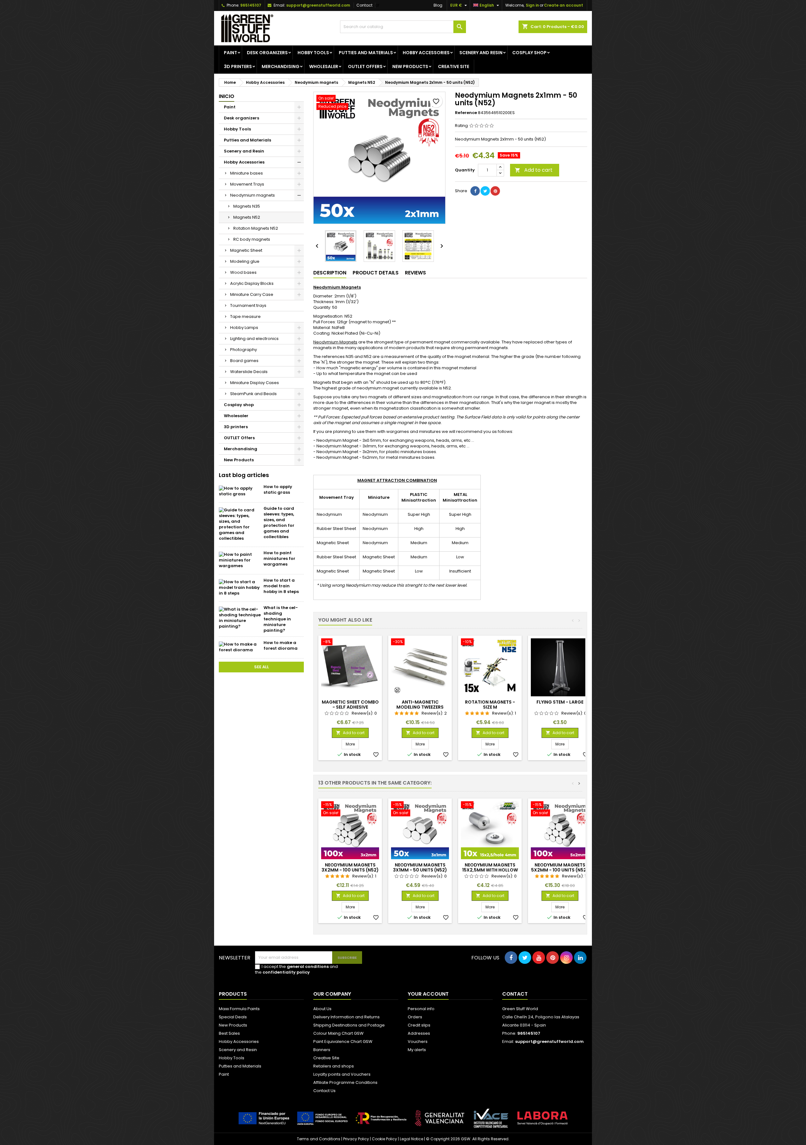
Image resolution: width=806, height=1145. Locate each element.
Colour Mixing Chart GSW (338, 1033)
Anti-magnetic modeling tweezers (420, 704)
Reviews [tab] (415, 272)
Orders (415, 1017)
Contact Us (324, 1091)
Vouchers (418, 1041)
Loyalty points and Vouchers (342, 1074)
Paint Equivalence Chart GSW (342, 1041)
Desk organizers (267, 52)
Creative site (453, 66)
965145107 (250, 5)
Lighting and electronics (254, 339)
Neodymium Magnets (335, 342)
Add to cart (534, 170)
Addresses (419, 1033)
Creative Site (326, 1058)
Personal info (421, 1009)
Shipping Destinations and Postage (349, 1025)
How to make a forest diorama (281, 645)
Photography (243, 350)
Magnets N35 (246, 206)
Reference (466, 113)
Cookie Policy (384, 1139)
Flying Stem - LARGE (559, 702)
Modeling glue (244, 261)
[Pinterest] (495, 191)
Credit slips (419, 1025)
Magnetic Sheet (246, 250)
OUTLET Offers (365, 66)
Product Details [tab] (376, 272)
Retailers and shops (333, 1066)
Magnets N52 (246, 217)
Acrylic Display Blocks (252, 283)
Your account (428, 994)
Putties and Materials (366, 52)
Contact (364, 5)
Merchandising (280, 66)
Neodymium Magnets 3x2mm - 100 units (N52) (350, 867)
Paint (230, 52)
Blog (438, 5)
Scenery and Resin (480, 52)
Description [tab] (329, 272)
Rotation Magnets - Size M (490, 704)
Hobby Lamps (244, 328)
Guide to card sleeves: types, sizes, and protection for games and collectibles (279, 522)
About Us (322, 1009)
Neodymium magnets (252, 195)
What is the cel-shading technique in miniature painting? (281, 619)
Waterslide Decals (249, 372)
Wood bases (243, 272)
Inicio (226, 96)
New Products (410, 66)
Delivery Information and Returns (346, 1017)
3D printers (238, 66)
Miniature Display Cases (254, 383)
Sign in (532, 5)
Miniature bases (246, 173)
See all (261, 667)
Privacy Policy (356, 1139)
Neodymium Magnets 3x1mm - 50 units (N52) (420, 867)
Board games (244, 361)
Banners (321, 1050)
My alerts (417, 1050)
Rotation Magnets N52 (255, 228)
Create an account (563, 5)
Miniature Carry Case (251, 294)
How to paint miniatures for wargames (279, 558)
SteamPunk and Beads (253, 394)
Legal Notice (411, 1139)
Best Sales (229, 1033)
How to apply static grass (278, 489)
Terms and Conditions (318, 1139)
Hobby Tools (313, 52)
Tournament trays (248, 305)
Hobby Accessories (426, 52)
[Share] (475, 191)
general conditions (308, 967)
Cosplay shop (529, 52)
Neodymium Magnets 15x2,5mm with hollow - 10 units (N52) (490, 870)
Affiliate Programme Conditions (345, 1082)
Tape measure (245, 316)
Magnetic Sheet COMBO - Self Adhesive (350, 704)
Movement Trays (247, 184)
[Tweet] (485, 191)
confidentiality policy (286, 972)
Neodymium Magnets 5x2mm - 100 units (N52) (559, 867)
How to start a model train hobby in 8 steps (281, 586)
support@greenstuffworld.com (318, 5)
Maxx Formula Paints (239, 1009)
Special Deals (233, 1017)
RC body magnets (251, 239)
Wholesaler (323, 66)
